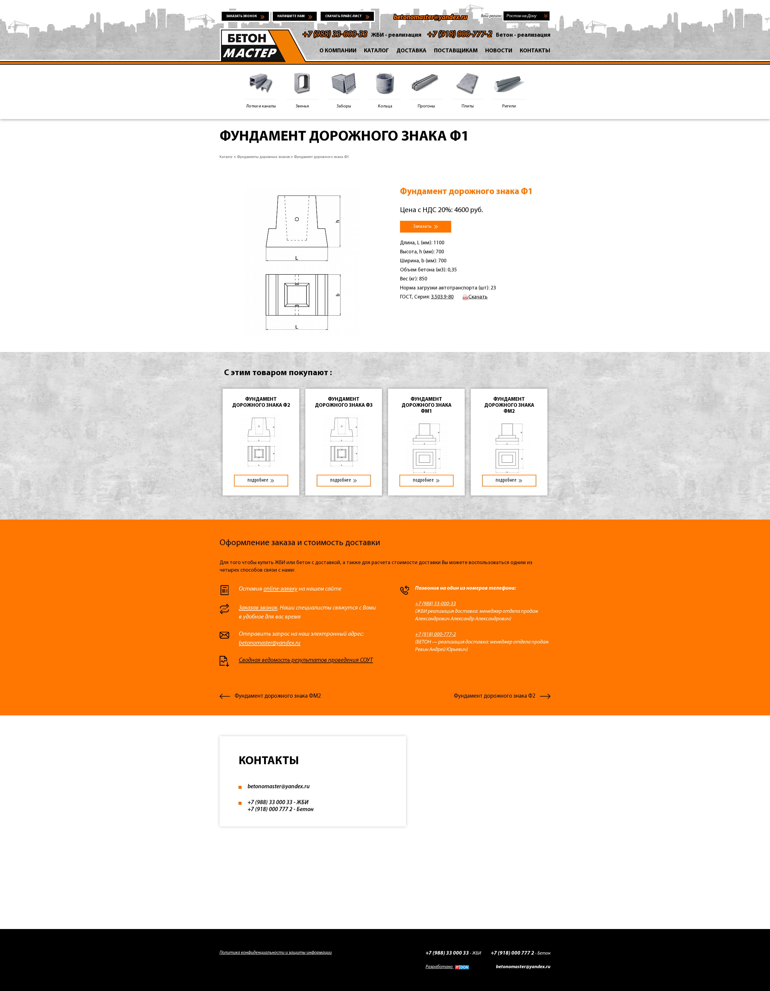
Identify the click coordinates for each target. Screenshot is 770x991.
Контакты (535, 51)
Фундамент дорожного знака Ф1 (321, 157)
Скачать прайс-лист (343, 16)
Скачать (478, 297)
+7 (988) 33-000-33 (335, 34)
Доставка (411, 51)
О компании (337, 51)
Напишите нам (291, 16)
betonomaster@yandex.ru (430, 17)
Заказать (423, 226)
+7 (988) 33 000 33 (270, 803)
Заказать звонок (241, 16)
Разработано (440, 967)
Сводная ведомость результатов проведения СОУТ (306, 660)
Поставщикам (456, 51)
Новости (498, 51)
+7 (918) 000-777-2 (459, 34)
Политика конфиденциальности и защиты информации (276, 953)
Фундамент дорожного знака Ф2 (494, 696)
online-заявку (280, 589)
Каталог (376, 51)
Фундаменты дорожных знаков (263, 157)
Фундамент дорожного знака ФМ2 (278, 696)
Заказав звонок (258, 608)
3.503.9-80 (442, 297)
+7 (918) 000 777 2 (270, 810)
